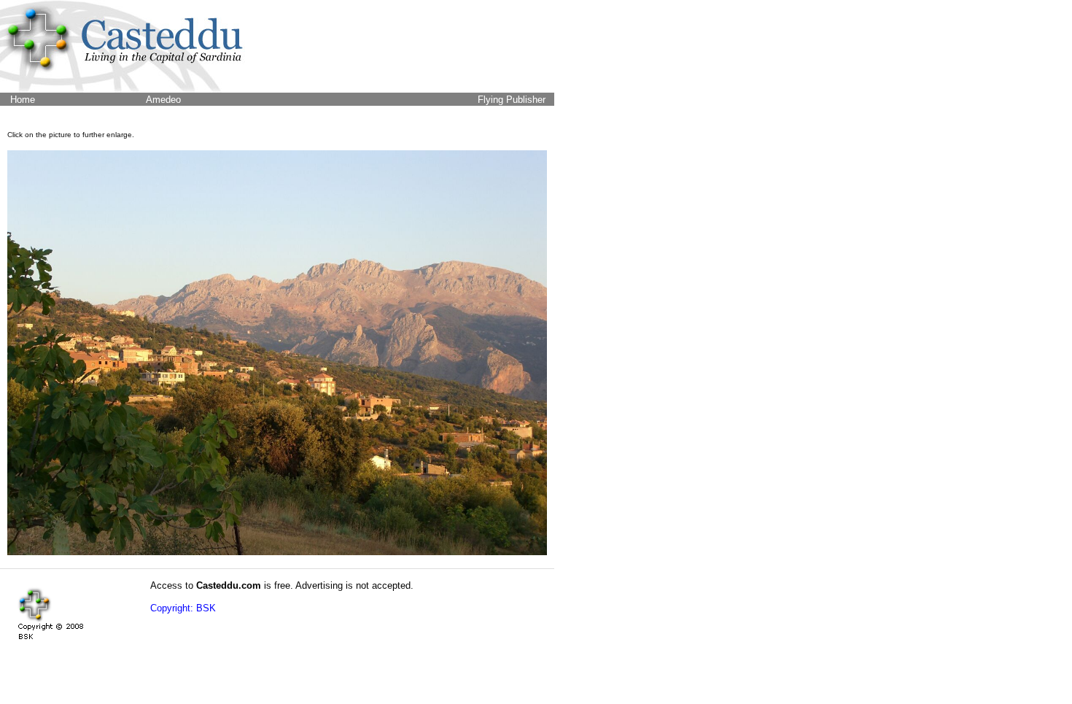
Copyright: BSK (183, 608)
